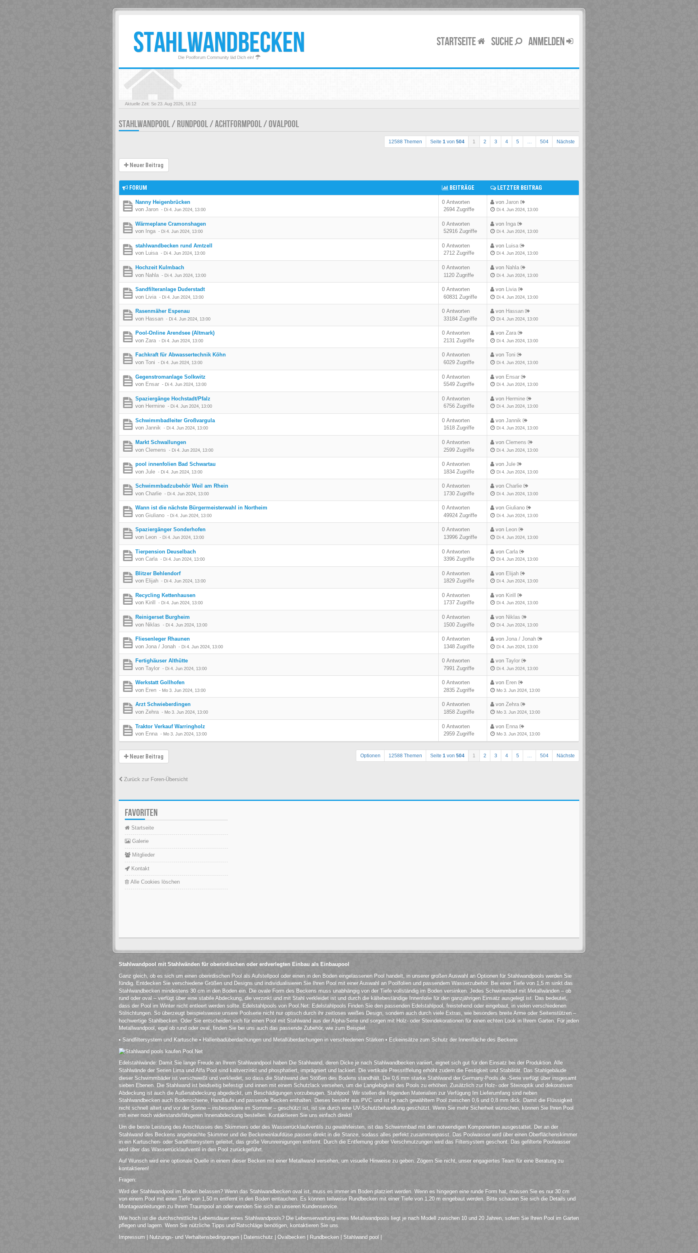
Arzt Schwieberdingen (163, 704)
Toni (150, 362)
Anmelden (547, 41)
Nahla (152, 275)
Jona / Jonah (160, 646)
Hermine (155, 406)
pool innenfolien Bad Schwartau (175, 464)
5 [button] (517, 142)
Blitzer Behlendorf (158, 573)
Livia (150, 297)
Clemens (155, 450)
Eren (150, 690)
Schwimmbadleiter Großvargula (175, 420)
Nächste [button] (566, 142)
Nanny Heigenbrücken (162, 202)
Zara (150, 340)
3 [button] (495, 142)
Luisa (151, 253)
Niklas (152, 625)
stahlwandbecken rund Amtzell (173, 246)
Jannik (153, 428)
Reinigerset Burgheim (162, 617)
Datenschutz (258, 1237)
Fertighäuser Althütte (161, 661)
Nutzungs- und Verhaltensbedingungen (194, 1237)
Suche (503, 41)
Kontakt (139, 868)
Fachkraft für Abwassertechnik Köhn (180, 355)
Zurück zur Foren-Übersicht (155, 779)
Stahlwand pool (361, 1237)
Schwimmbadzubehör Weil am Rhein (181, 486)
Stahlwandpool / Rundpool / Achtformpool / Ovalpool (209, 124)
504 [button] (544, 142)
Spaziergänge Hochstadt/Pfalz (172, 399)
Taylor (152, 668)
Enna (151, 734)
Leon (151, 537)
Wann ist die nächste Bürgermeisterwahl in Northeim (201, 508)
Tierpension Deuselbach (165, 552)
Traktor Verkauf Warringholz (170, 726)
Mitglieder (142, 855)
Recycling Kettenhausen (165, 595)
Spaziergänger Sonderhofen (170, 529)
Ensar (152, 384)
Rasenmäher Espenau (162, 311)
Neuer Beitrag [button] (146, 165)
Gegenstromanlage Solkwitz (170, 377)
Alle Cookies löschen (154, 882)
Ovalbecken (291, 1237)
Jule (150, 472)
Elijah (151, 581)
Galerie (139, 841)
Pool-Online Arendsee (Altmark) (174, 333)
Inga (150, 231)
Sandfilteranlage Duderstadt (170, 289)
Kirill (150, 602)
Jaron (151, 209)
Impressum (132, 1237)
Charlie (153, 493)
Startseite (457, 41)
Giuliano (154, 515)
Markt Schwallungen (160, 442)
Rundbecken (324, 1237)
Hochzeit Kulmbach (159, 267)
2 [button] (485, 142)
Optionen (370, 756)
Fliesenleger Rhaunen (162, 639)
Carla (151, 559)
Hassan (154, 319)
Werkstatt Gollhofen (160, 682)
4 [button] (506, 142)
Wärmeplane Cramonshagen (170, 224)
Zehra (152, 712)
